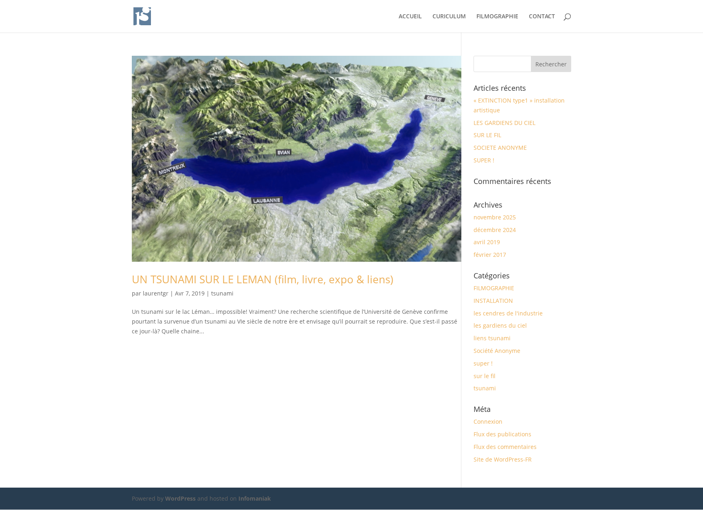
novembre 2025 (495, 217)
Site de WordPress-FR (503, 459)
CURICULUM (449, 16)
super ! (483, 363)
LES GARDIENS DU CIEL (504, 123)
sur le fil (485, 376)
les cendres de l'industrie (508, 313)
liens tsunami (492, 338)
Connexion (488, 421)
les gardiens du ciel (500, 325)
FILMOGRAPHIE (497, 16)
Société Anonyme (497, 351)
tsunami (222, 293)
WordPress (180, 498)
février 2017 (490, 254)
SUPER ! (484, 160)
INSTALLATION (493, 300)
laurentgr (155, 293)
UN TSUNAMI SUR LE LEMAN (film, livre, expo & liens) (262, 279)
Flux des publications (502, 434)
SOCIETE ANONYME (500, 147)
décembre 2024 (495, 230)
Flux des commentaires (505, 447)
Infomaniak (254, 498)
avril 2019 (487, 242)
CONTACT (542, 16)
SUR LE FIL (487, 135)
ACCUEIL (410, 16)
